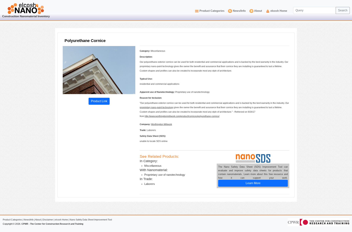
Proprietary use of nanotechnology (164, 174)
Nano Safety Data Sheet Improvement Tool (91, 219)
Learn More (253, 183)
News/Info (239, 10)
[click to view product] (99, 69)
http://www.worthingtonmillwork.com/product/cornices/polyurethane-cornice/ (182, 116)
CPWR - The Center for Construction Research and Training (52, 224)
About (258, 10)
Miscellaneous (153, 165)
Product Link (99, 101)
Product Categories (211, 10)
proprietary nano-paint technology (156, 107)
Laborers (149, 183)
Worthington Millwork (161, 124)
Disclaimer (48, 219)
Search (342, 10)
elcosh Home (278, 10)
